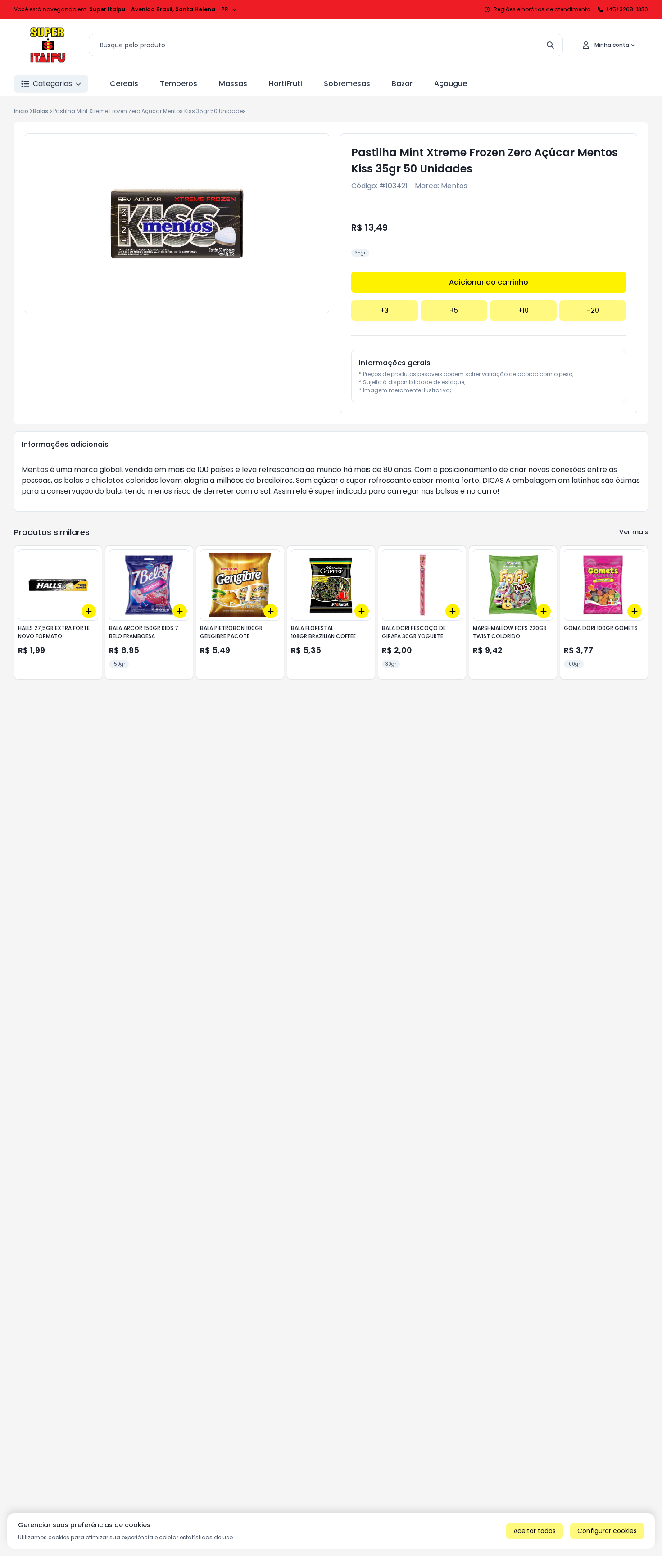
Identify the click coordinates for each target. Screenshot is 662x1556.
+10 (523, 310)
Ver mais (633, 531)
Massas (233, 83)
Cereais (124, 83)
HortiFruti (285, 83)
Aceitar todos (534, 1530)
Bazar (402, 83)
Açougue (450, 83)
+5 (454, 310)
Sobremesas (347, 83)
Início (21, 111)
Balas (40, 111)
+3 (385, 310)
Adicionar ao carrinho (488, 282)
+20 (593, 310)
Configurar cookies (607, 1530)
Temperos (178, 83)
